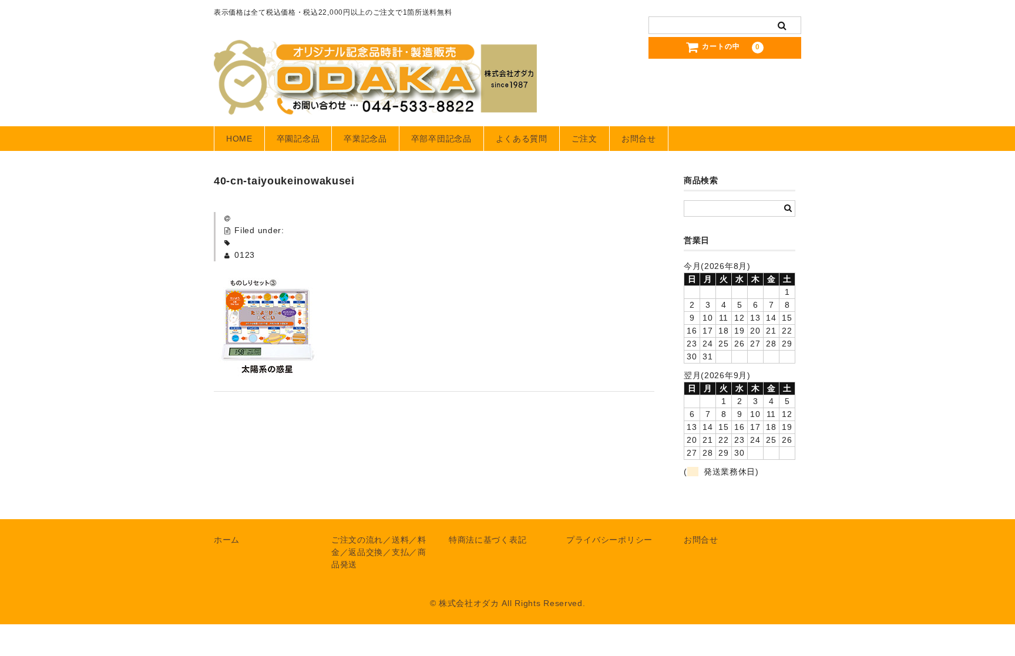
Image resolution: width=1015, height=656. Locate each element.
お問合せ (638, 138)
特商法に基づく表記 (487, 539)
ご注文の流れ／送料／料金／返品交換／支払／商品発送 (378, 552)
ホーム (227, 539)
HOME (239, 138)
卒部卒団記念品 (441, 138)
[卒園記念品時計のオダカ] (375, 103)
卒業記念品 (365, 138)
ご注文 (584, 138)
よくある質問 (521, 138)
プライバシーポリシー (609, 539)
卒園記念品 (298, 138)
